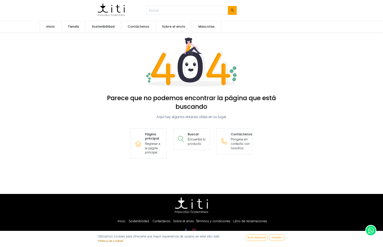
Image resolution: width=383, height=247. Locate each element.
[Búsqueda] (232, 10)
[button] (257, 237)
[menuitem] (50, 27)
